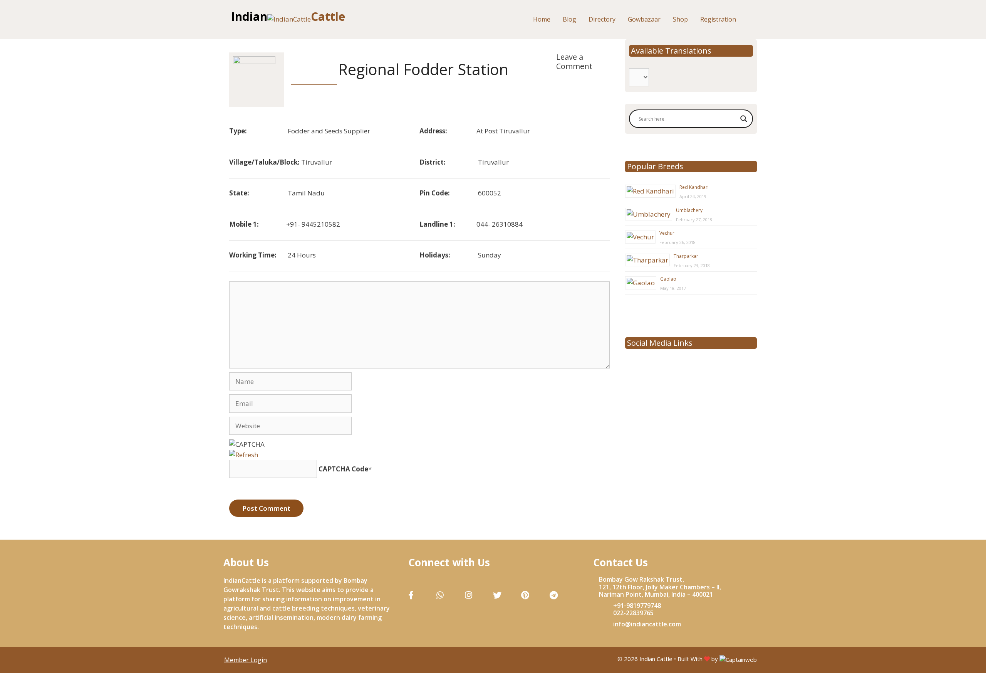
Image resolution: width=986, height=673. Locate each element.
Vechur (666, 233)
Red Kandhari (694, 187)
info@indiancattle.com (647, 624)
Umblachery (689, 210)
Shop (680, 19)
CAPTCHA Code (343, 468)
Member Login (245, 660)
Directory (602, 19)
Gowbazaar (644, 19)
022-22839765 (633, 613)
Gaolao (668, 279)
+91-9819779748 (637, 605)
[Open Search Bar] (752, 20)
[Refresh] (243, 453)
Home (541, 19)
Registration (718, 19)
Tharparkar (686, 256)
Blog (569, 19)
